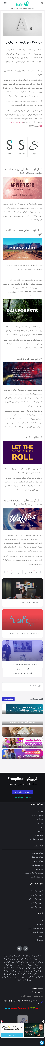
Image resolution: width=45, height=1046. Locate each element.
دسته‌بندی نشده (19, 673)
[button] (42, 3)
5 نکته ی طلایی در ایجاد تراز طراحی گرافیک (25, 633)
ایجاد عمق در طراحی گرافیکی (30, 602)
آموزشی (29, 673)
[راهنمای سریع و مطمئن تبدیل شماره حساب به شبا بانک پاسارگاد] (22, 709)
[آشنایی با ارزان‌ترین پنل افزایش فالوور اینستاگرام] (22, 743)
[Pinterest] (19, 948)
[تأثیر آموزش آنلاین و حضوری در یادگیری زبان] (22, 720)
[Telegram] (25, 948)
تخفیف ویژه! (12, 1035)
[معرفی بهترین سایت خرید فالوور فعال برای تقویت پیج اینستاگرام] (22, 754)
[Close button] (43, 1021)
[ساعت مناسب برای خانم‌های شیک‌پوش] (22, 732)
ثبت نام (7, 1008)
